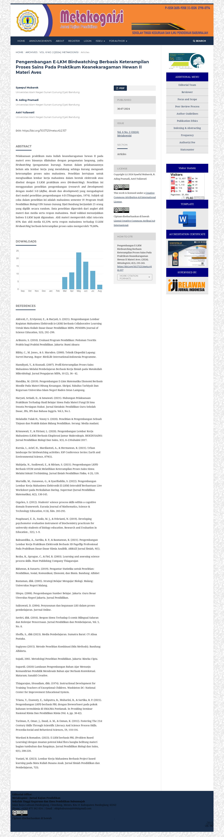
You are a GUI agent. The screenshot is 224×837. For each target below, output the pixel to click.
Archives (31, 52)
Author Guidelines (187, 113)
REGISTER (74, 40)
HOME (21, 40)
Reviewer (187, 92)
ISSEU (99, 40)
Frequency (187, 135)
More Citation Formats (129, 277)
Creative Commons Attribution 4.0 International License (135, 197)
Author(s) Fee (187, 142)
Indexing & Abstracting (187, 128)
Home (19, 52)
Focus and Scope (187, 99)
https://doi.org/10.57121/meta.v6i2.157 (44, 130)
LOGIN (88, 40)
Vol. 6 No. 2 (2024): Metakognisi (59, 52)
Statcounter (187, 149)
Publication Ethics (187, 120)
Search (200, 40)
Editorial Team (187, 85)
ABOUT (60, 40)
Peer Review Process (187, 106)
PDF (121, 88)
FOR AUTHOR (117, 40)
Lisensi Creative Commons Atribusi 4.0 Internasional (83, 818)
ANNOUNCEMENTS (40, 40)
